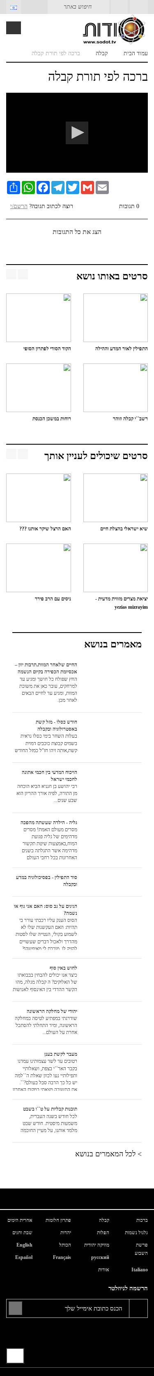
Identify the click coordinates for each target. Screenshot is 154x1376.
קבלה (102, 53)
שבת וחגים (22, 1232)
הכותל (65, 1245)
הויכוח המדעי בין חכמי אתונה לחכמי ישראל (46, 786)
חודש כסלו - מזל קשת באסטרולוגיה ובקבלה (46, 736)
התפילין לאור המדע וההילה (121, 349)
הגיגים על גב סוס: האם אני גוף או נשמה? (45, 926)
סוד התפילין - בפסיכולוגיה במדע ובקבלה (46, 880)
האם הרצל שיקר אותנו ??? (45, 529)
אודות (103, 1270)
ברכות (142, 1220)
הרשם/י (19, 206)
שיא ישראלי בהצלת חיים (124, 529)
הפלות (103, 1232)
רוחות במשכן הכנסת (50, 419)
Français (62, 1257)
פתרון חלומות (58, 1220)
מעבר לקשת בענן (45, 1071)
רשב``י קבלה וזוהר (130, 419)
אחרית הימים (19, 1220)
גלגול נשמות (136, 1232)
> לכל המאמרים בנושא (108, 1154)
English (24, 1245)
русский (100, 1257)
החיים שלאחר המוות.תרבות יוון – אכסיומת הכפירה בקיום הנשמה (46, 682)
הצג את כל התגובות (77, 231)
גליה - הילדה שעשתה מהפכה (49, 839)
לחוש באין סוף (45, 978)
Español (23, 1257)
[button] (77, 133)
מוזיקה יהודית (96, 1245)
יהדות (65, 1232)
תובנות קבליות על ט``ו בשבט (49, 1119)
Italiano (139, 1270)
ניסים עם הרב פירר (53, 599)
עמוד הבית (136, 53)
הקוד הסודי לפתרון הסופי (47, 349)
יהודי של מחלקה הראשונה (46, 1021)
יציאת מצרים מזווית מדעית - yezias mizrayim (121, 603)
